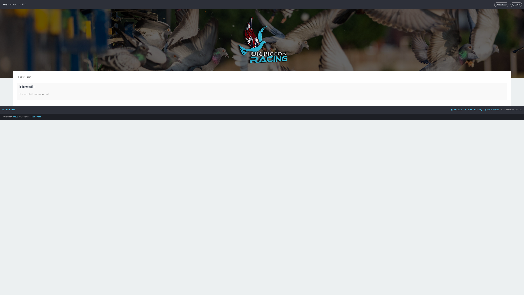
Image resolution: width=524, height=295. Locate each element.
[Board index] (262, 40)
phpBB (15, 117)
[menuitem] (23, 4)
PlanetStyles (35, 117)
